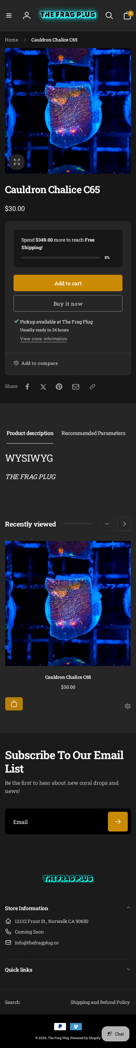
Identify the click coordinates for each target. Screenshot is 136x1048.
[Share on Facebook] (27, 386)
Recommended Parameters (93, 432)
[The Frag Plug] (68, 890)
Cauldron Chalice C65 (68, 677)
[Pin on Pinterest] (59, 386)
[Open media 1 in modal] (68, 111)
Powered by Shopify (85, 1038)
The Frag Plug (58, 1038)
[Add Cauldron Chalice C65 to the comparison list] (128, 706)
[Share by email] (76, 387)
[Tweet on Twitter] (43, 386)
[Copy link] (92, 386)
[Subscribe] (118, 821)
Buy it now (68, 303)
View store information (43, 338)
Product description (30, 432)
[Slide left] (107, 524)
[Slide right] (124, 524)
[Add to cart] (14, 703)
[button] (9, 15)
